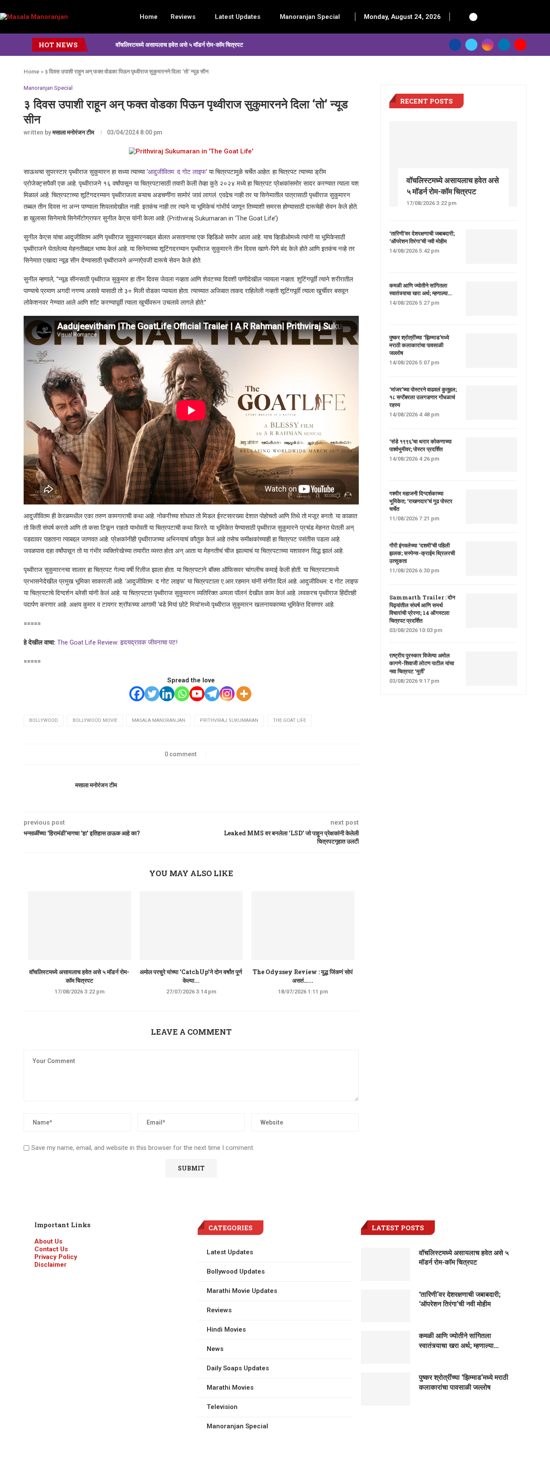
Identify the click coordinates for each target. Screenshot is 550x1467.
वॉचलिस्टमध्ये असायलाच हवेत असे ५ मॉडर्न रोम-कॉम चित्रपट (179, 44)
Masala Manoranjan (158, 720)
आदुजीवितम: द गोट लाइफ (177, 172)
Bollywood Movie (95, 720)
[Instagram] (488, 45)
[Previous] (96, 45)
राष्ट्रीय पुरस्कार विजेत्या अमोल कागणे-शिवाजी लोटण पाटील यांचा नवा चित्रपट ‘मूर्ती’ (421, 663)
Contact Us (51, 1249)
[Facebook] (455, 45)
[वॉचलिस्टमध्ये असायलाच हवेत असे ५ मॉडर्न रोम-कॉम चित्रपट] (79, 925)
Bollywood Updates (236, 1271)
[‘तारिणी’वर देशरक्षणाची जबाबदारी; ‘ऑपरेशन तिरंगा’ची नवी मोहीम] (491, 246)
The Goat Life (289, 720)
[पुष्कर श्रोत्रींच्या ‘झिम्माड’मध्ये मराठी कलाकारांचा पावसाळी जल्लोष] (491, 350)
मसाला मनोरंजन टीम (73, 132)
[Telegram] (212, 693)
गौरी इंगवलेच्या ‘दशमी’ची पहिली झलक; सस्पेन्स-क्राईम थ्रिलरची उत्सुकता (422, 553)
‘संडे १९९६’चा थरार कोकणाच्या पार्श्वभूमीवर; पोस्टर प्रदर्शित (420, 445)
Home (149, 17)
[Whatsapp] (181, 693)
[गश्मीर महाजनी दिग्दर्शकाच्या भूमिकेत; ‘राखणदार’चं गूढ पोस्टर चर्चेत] (491, 506)
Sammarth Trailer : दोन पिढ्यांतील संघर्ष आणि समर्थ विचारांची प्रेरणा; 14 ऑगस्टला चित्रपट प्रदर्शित (422, 609)
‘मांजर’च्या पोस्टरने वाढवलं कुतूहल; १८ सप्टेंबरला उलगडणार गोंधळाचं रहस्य (423, 397)
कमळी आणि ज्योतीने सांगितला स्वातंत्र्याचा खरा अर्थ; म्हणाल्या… (420, 289)
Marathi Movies (230, 1387)
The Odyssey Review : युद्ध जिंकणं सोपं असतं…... (303, 976)
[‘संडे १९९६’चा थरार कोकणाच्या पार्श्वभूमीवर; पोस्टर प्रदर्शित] (491, 454)
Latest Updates (237, 17)
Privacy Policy (55, 1257)
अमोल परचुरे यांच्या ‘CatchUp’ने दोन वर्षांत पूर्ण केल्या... (191, 976)
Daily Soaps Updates (238, 1368)
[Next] (107, 45)
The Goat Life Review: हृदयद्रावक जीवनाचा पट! (117, 642)
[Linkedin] (504, 45)
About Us (48, 1241)
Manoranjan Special (310, 17)
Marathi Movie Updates (242, 1291)
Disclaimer (50, 1264)
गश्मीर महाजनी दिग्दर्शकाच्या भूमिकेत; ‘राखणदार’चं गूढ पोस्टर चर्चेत (420, 501)
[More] (244, 693)
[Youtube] (520, 45)
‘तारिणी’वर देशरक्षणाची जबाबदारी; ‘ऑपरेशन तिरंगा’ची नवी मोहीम (422, 237)
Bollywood (43, 720)
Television (222, 1407)
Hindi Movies (226, 1329)
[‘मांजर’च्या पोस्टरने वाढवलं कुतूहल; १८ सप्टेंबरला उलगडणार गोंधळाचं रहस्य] (491, 402)
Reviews (183, 17)
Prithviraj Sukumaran (229, 720)
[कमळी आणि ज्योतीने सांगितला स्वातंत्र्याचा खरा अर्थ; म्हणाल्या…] (491, 298)
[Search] (461, 17)
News (215, 1349)
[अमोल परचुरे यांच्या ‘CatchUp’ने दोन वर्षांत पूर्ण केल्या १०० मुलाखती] (191, 925)
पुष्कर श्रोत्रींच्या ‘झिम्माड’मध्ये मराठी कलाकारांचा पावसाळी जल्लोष (419, 345)
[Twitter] (471, 45)
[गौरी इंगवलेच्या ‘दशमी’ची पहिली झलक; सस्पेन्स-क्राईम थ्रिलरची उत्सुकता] (491, 558)
